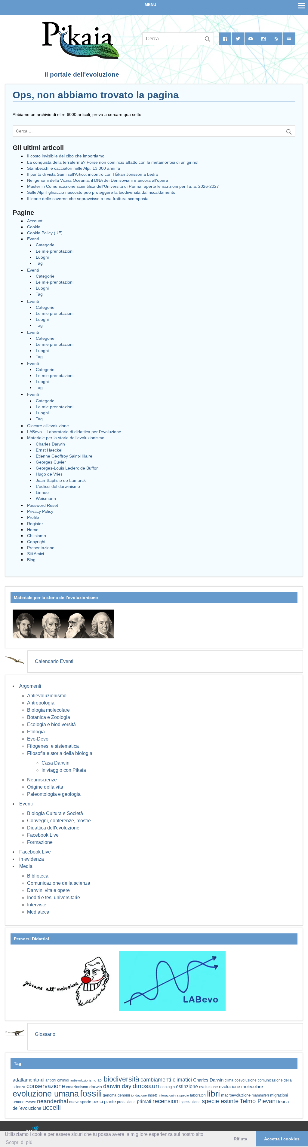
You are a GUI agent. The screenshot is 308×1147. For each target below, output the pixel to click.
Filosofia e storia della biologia (59, 753)
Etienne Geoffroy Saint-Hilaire (64, 456)
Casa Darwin (55, 762)
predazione (126, 1102)
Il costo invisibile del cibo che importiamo (65, 156)
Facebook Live (43, 835)
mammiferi (260, 1095)
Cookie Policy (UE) (45, 232)
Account (34, 220)
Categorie (45, 244)
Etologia (36, 731)
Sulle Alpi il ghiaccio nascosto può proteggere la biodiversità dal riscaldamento (101, 192)
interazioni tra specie (174, 1095)
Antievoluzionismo (46, 695)
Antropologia (40, 702)
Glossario (45, 1034)
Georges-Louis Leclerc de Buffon (67, 468)
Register (35, 523)
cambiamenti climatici (166, 1079)
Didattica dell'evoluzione (53, 827)
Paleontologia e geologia (54, 794)
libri (213, 1093)
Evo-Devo (37, 738)
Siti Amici (35, 553)
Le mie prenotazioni (54, 251)
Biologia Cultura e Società (55, 813)
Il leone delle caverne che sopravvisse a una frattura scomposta (88, 198)
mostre (31, 1102)
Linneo (42, 492)
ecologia (167, 1087)
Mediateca (38, 911)
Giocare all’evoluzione (48, 425)
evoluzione (208, 1087)
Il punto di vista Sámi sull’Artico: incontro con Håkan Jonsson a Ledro (92, 174)
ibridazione (139, 1095)
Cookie (33, 226)
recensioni (166, 1101)
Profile (33, 517)
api (100, 1080)
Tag (39, 263)
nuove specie (80, 1102)
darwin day (117, 1086)
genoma (109, 1095)
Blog (31, 559)
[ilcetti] (33, 1130)
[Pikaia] (79, 57)
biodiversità (121, 1079)
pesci (97, 1101)
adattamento (26, 1079)
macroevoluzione (236, 1095)
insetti (153, 1095)
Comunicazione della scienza (58, 883)
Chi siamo (36, 535)
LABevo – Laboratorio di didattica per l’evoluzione (74, 431)
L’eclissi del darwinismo (58, 486)
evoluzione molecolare (241, 1086)
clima (229, 1080)
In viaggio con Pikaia (64, 770)
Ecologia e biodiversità (51, 724)
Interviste (36, 904)
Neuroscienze (42, 779)
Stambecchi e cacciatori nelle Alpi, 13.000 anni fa (73, 168)
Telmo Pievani (258, 1101)
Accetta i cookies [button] (282, 1138)
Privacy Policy (40, 511)
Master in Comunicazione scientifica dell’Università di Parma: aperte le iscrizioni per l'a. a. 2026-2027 (123, 186)
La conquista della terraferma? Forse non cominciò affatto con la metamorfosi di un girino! (113, 162)
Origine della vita (45, 787)
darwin (95, 1086)
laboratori (198, 1095)
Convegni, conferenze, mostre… (61, 820)
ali (42, 1080)
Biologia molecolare (48, 710)
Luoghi (42, 257)
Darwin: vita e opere (48, 890)
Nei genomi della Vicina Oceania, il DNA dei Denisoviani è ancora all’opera (97, 180)
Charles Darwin (50, 444)
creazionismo (77, 1087)
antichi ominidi (57, 1080)
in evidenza (31, 859)
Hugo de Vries (49, 474)
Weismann (46, 498)
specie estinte (220, 1101)
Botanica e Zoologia (48, 717)
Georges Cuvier (51, 462)
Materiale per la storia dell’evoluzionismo (65, 437)
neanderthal (52, 1101)
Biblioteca (37, 875)
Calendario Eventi (54, 661)
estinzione (187, 1086)
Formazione (40, 842)
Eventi (33, 238)
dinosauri (146, 1085)
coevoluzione (246, 1080)
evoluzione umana (46, 1093)
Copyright (36, 541)
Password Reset (42, 505)
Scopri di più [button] (19, 1142)
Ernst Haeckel (49, 450)
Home (32, 529)
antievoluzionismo (83, 1080)
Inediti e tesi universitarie (53, 897)
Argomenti (30, 686)
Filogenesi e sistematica (53, 746)
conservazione (45, 1086)
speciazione (191, 1102)
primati (144, 1101)
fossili (91, 1093)
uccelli (51, 1107)
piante (110, 1101)
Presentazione (40, 547)
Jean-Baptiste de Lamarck (61, 480)
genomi (124, 1095)
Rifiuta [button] (240, 1138)
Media (25, 866)
